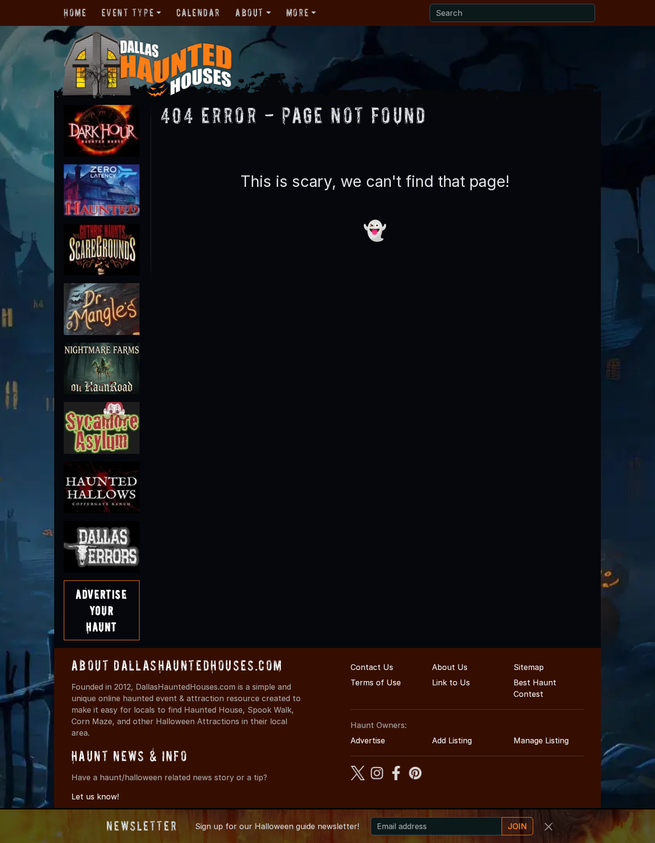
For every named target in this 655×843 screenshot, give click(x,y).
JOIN (517, 826)
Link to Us (451, 682)
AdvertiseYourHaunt (101, 610)
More (297, 12)
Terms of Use (376, 682)
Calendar (198, 12)
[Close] (548, 826)
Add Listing (452, 740)
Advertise (368, 740)
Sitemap (529, 667)
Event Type (128, 12)
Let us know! (95, 796)
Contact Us (372, 667)
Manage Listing (541, 740)
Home (75, 12)
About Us (450, 667)
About (249, 12)
